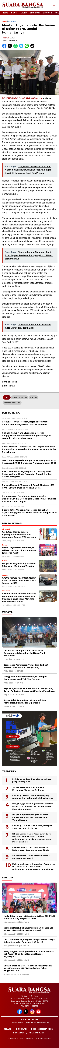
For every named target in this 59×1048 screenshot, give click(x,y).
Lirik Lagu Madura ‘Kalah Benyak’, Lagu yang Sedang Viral (31, 780)
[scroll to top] (55, 1032)
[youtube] (39, 1013)
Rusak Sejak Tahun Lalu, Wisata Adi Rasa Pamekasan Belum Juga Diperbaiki (25, 701)
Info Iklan (21, 1029)
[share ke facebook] (5, 47)
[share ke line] (27, 47)
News (14, 13)
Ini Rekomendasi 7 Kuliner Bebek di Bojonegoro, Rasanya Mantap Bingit (30, 848)
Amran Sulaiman (19, 397)
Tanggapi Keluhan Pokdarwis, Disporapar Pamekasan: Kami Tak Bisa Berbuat (25, 677)
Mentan (33, 397)
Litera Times (30, 1023)
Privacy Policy (36, 1033)
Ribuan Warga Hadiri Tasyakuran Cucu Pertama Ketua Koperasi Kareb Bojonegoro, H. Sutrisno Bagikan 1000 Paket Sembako (31, 838)
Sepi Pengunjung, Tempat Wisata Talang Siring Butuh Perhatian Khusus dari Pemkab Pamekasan (29, 689)
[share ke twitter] (10, 47)
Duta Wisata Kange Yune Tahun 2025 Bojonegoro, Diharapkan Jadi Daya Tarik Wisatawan (24, 653)
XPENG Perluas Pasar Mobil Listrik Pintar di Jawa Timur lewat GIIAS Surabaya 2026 (19, 580)
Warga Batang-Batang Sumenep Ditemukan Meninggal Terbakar (28, 788)
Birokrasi (35, 13)
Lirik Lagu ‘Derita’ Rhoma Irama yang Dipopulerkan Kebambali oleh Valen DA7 (32, 796)
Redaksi (8, 1029)
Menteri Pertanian (12, 403)
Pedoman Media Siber (42, 1029)
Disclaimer (18, 1033)
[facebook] (20, 1013)
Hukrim (23, 13)
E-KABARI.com (16, 1023)
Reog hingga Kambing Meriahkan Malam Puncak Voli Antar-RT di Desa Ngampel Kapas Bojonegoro (32, 806)
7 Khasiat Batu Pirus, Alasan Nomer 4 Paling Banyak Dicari (31, 857)
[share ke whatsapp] (16, 47)
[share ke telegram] (21, 47)
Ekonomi (47, 13)
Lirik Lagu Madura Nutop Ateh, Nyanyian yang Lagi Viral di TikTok (32, 826)
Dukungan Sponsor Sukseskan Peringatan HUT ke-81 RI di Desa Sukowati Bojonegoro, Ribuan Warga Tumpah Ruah (33, 866)
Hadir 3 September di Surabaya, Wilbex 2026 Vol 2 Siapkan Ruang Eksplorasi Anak (19, 550)
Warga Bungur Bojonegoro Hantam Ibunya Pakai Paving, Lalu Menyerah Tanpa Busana (30, 817)
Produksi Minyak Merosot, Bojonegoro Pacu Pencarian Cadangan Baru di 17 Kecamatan (19, 534)
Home (5, 13)
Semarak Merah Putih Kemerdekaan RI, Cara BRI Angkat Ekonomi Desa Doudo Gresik (28, 929)
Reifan (6, 38)
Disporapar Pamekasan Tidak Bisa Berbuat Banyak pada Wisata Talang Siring (26, 666)
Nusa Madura (43, 1023)
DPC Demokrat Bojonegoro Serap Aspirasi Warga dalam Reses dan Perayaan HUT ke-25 (29, 940)
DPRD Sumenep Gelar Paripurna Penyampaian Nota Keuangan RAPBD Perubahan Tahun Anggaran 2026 (28, 968)
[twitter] (26, 1013)
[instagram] (33, 1013)
